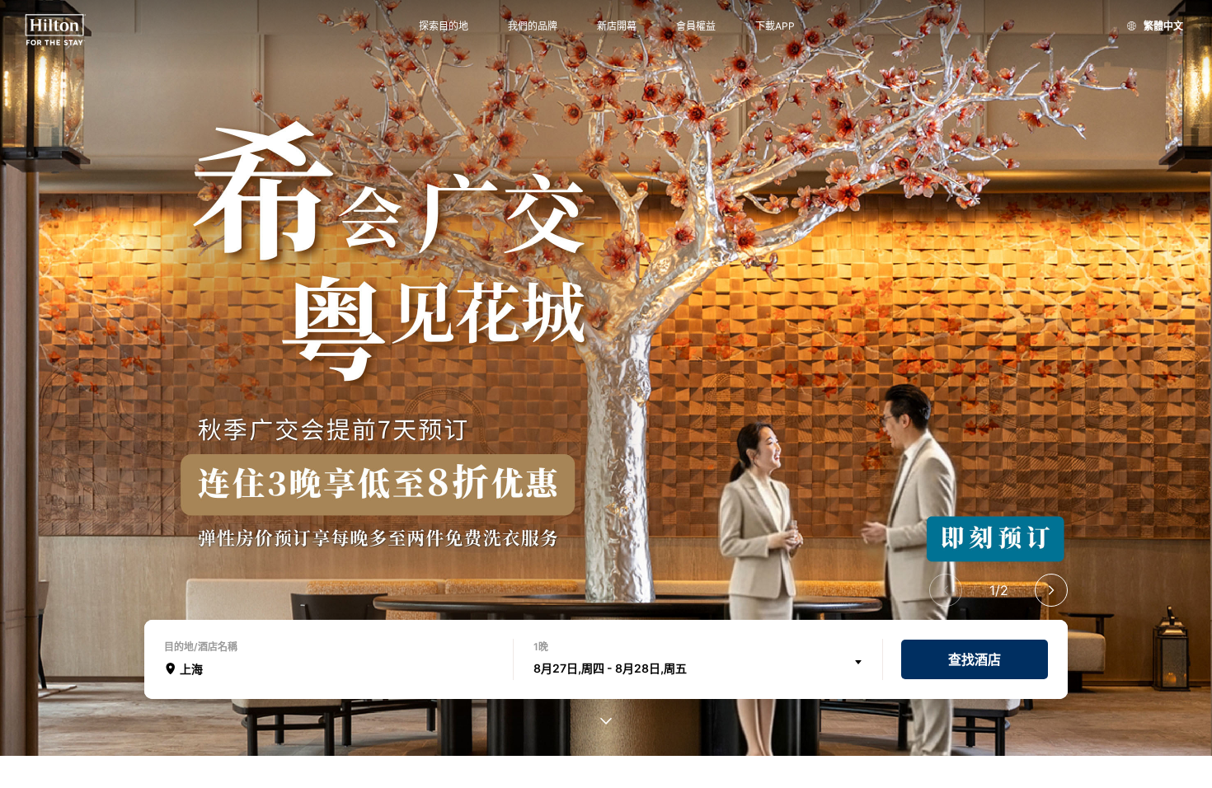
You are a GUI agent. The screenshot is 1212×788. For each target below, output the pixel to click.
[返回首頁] (56, 30)
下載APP (775, 26)
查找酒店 (974, 659)
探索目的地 (443, 26)
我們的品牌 (532, 26)
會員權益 (696, 26)
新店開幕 (617, 26)
